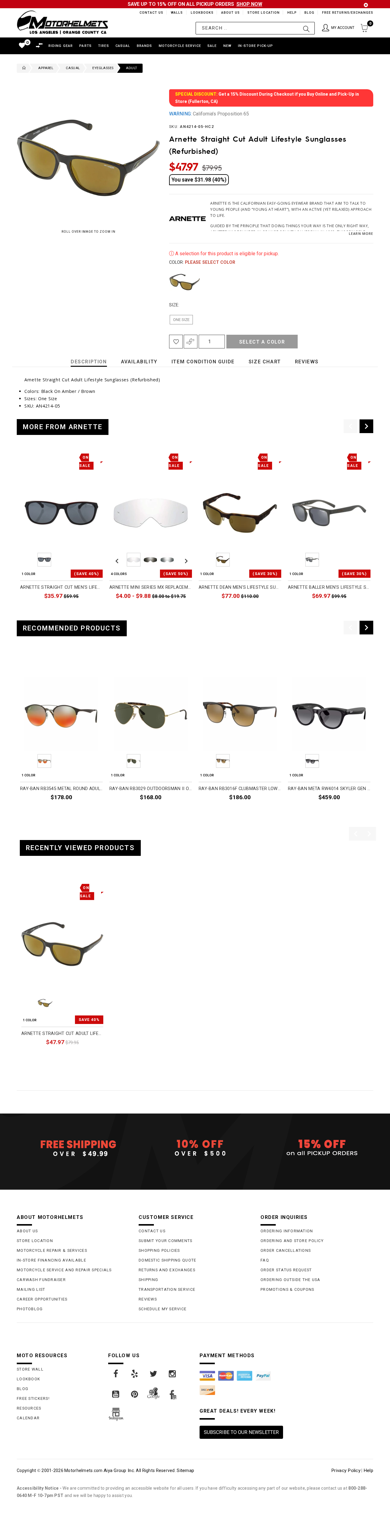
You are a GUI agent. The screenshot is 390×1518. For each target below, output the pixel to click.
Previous (167, 282)
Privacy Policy (345, 1470)
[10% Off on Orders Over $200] (195, 1148)
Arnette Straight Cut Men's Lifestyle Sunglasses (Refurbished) (61, 587)
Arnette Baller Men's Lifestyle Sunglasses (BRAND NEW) (329, 587)
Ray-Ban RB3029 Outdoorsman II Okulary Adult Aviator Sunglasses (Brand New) (150, 788)
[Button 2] (306, 28)
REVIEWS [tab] (307, 362)
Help (291, 13)
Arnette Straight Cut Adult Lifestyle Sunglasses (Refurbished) (62, 1033)
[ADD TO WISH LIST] (24, 887)
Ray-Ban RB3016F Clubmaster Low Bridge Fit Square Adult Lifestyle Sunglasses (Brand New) (240, 788)
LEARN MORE (361, 233)
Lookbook (28, 1379)
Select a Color (262, 342)
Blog (309, 13)
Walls (175, 13)
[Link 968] (116, 1394)
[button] (338, 28)
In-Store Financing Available (51, 1260)
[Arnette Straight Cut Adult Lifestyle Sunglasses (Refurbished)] (62, 944)
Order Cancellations (286, 1250)
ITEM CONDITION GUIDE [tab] (203, 362)
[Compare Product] (35, 887)
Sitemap (185, 1470)
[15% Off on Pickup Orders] (317, 1148)
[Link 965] (135, 1374)
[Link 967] (173, 1374)
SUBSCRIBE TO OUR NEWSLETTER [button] (241, 1432)
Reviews (148, 1299)
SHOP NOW (249, 4)
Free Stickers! (33, 1398)
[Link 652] (22, 68)
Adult (131, 68)
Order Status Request (286, 1270)
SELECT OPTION (175, 610)
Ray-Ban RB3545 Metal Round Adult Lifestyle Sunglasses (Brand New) (61, 788)
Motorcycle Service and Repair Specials (64, 1270)
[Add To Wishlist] (176, 341)
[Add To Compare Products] (190, 341)
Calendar (28, 1418)
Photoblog (30, 1309)
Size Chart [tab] (265, 362)
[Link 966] (154, 1374)
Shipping (148, 1279)
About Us (229, 13)
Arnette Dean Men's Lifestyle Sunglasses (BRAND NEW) (240, 587)
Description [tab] (89, 362)
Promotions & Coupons (287, 1289)
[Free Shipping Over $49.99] (73, 1148)
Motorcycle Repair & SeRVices (52, 1250)
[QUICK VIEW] (46, 887)
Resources (29, 1408)
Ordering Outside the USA (291, 1279)
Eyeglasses (102, 68)
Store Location (263, 13)
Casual (73, 68)
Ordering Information (287, 1231)
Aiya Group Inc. (119, 1470)
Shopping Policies (159, 1250)
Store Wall (30, 1369)
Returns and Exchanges (167, 1270)
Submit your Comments (166, 1240)
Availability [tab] (139, 362)
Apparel (45, 68)
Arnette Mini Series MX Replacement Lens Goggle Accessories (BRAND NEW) (150, 587)
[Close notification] (365, 5)
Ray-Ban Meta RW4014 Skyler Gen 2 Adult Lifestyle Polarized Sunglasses (329, 788)
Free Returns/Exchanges (347, 13)
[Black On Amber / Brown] (184, 282)
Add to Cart (80, 1055)
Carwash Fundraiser (41, 1279)
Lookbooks (200, 13)
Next (365, 282)
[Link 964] (116, 1374)
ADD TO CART (88, 610)
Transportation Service (167, 1289)
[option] (61, 533)
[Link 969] (135, 1394)
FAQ (265, 1260)
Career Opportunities (42, 1299)
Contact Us (148, 13)
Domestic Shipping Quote (167, 1260)
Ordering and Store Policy (292, 1240)
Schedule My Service (162, 1309)
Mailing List (31, 1289)
